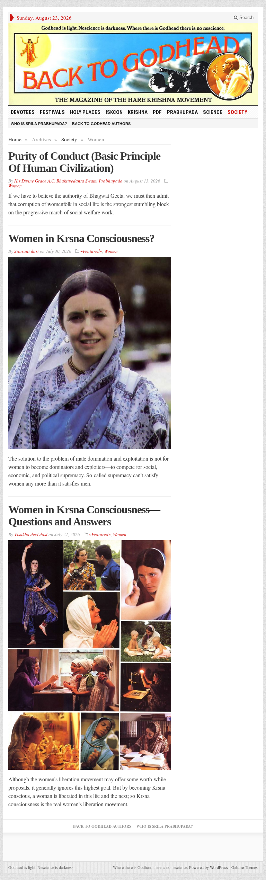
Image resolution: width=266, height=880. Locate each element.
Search (246, 17)
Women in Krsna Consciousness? (81, 238)
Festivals (52, 112)
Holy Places (85, 112)
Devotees (23, 112)
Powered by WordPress (208, 867)
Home (14, 139)
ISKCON (114, 112)
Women (15, 186)
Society (237, 112)
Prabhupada (182, 112)
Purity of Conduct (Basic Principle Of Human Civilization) (84, 162)
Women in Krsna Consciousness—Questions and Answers (84, 515)
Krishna (138, 112)
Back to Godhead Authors (101, 124)
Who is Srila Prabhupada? (39, 124)
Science (212, 112)
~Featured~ (91, 251)
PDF (157, 112)
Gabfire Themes (244, 867)
